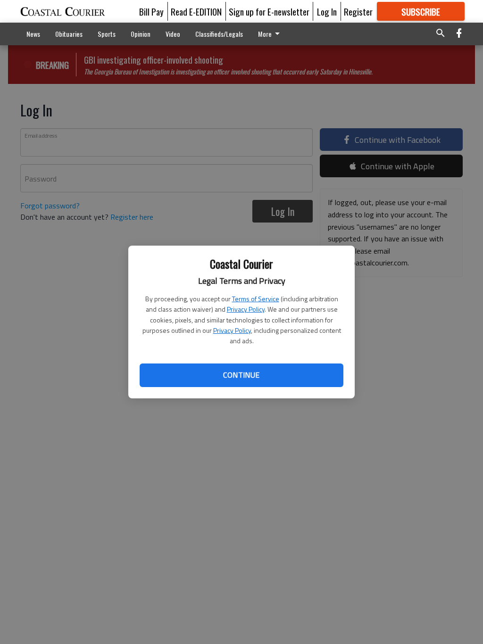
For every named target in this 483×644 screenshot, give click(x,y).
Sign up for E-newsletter (269, 11)
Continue (241, 374)
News (33, 34)
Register (358, 11)
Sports (107, 34)
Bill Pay (151, 11)
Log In (327, 11)
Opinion (140, 34)
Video (173, 34)
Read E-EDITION (196, 11)
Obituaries (69, 34)
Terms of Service (255, 299)
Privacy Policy (246, 309)
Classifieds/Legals (219, 34)
